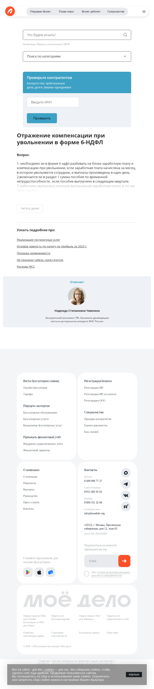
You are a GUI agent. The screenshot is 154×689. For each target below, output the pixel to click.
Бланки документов (95, 425)
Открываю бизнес (40, 11)
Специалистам (115, 11)
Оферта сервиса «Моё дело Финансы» (89, 617)
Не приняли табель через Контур (40, 260)
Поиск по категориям (44, 56)
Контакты (28, 489)
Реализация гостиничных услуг (38, 240)
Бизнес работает (91, 11)
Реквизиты (29, 483)
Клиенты (28, 508)
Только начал (66, 11)
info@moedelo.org (94, 513)
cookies (49, 669)
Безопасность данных (89, 632)
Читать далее (30, 208)
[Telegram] (126, 484)
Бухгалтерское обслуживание (40, 412)
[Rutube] (126, 506)
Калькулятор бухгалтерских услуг (42, 425)
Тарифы (27, 394)
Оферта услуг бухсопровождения (60, 617)
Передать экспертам (36, 406)
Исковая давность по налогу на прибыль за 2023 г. (52, 246)
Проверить (42, 118)
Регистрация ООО (94, 400)
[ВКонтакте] (126, 495)
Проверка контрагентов (97, 419)
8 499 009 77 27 (93, 480)
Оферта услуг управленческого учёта (118, 617)
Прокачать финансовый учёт (42, 437)
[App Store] (39, 572)
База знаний (91, 431)
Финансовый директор (36, 450)
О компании (31, 470)
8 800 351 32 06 (93, 502)
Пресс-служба (31, 502)
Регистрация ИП (93, 387)
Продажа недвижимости (33, 253)
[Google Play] (28, 572)
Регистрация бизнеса (98, 381)
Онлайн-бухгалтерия (35, 387)
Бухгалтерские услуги (36, 419)
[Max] (126, 473)
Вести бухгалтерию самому (41, 381)
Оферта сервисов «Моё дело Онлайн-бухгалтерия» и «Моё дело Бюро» (34, 620)
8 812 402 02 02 (93, 491)
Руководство (30, 495)
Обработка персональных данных (33, 634)
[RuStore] (50, 572)
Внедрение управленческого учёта (43, 443)
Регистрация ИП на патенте (100, 394)
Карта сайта (112, 632)
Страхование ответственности (59, 634)
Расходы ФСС (26, 266)
